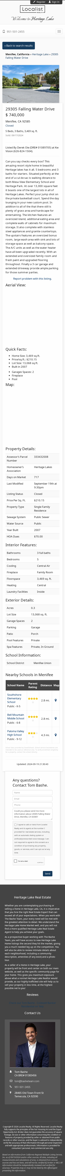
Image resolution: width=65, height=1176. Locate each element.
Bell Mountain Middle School (15, 716)
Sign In (55, 1)
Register (41, 1)
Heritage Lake (40, 54)
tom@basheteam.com (27, 1081)
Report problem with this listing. (32, 278)
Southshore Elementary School (14, 698)
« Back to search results (18, 45)
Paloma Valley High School (15, 733)
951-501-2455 (15, 31)
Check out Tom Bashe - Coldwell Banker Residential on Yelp (32, 1004)
